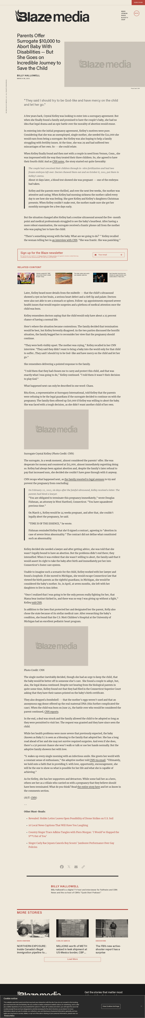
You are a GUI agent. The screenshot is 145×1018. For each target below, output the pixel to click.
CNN (33, 797)
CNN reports (51, 711)
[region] (72, 1006)
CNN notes (58, 161)
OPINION (124, 13)
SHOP (123, 19)
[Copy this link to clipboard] (83, 867)
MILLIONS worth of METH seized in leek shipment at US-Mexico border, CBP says (71, 949)
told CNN (37, 602)
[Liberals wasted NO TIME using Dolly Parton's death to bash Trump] (25, 278)
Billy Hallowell (28, 76)
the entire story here (88, 786)
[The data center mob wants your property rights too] (63, 278)
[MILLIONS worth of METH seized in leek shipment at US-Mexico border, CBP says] (72, 928)
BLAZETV (124, 17)
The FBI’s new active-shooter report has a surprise (108, 949)
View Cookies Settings (111, 1006)
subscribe (138, 2)
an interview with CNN (64, 240)
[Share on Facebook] (62, 867)
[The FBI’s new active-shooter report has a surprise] (112, 928)
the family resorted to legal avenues (84, 479)
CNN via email (98, 760)
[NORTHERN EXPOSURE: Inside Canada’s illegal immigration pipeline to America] (33, 928)
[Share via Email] (76, 867)
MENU (136, 13)
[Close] (141, 1006)
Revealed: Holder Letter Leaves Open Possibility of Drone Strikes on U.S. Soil (71, 818)
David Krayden (23, 941)
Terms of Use (53, 256)
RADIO (123, 15)
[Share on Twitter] (69, 867)
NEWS (123, 11)
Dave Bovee (101, 941)
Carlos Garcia (63, 941)
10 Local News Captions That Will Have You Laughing (58, 825)
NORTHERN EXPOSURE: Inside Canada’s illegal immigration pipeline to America (31, 949)
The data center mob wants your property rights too (81, 274)
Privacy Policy (43, 256)
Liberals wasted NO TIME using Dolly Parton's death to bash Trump (43, 275)
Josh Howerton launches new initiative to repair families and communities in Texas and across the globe (117, 275)
